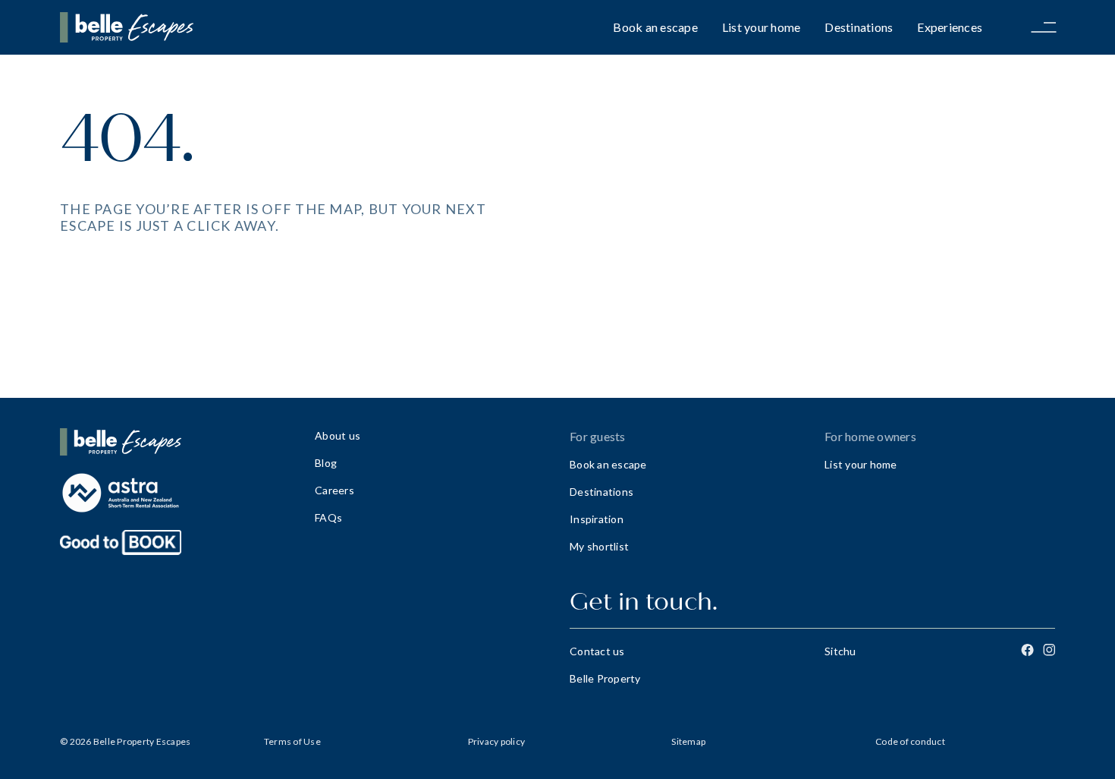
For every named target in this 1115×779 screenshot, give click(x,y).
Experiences (949, 27)
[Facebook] (1027, 650)
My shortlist (599, 546)
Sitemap (688, 741)
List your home (761, 27)
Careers (334, 490)
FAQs (328, 517)
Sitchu (840, 651)
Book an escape (655, 27)
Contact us (597, 651)
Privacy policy (497, 741)
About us (337, 435)
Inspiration (596, 518)
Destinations (858, 27)
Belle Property (605, 678)
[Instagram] (1049, 650)
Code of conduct (910, 741)
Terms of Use (292, 741)
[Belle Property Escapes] (175, 442)
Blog (326, 462)
